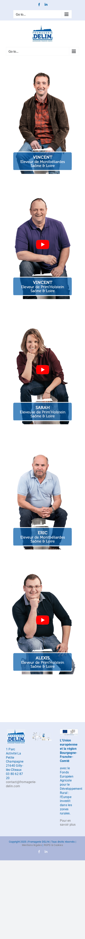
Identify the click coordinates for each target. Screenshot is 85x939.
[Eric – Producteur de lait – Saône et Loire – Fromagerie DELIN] (42, 446)
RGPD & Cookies (53, 845)
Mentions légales (32, 845)
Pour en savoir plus (68, 823)
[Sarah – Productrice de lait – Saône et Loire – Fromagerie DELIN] (42, 321)
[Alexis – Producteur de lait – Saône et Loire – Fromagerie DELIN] (42, 571)
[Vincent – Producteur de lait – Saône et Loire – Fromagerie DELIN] (42, 70)
